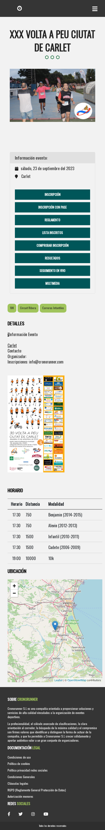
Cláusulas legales (18, 783)
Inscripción (53, 194)
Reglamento (52, 220)
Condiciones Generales (21, 777)
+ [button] (14, 586)
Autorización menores (20, 796)
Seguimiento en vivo (52, 270)
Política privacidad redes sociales (28, 770)
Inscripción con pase (52, 207)
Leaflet (58, 680)
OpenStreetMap (76, 680)
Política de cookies (19, 763)
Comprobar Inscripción (53, 245)
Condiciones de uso (19, 757)
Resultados (52, 258)
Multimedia (52, 283)
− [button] (14, 593)
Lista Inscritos (52, 232)
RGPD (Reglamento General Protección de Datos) (37, 790)
